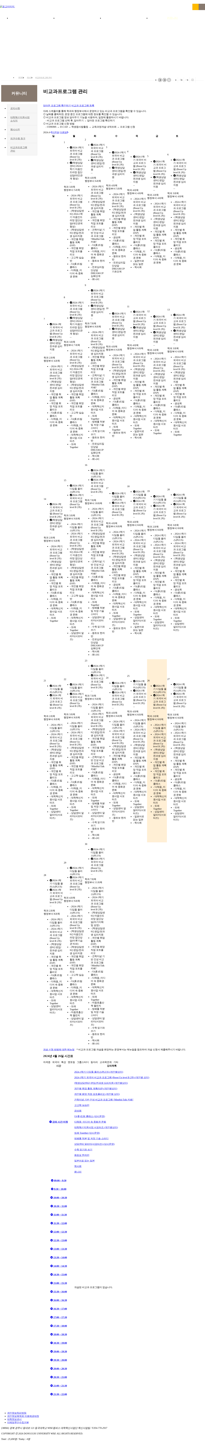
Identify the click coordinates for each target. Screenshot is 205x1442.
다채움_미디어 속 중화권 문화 (90, 1122)
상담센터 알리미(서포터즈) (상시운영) (94, 1144)
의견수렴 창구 (17, 138)
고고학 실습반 (81, 1105)
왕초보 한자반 (81, 1155)
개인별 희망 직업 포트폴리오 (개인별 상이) (97, 1094)
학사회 (77, 1166)
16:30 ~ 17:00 (60, 1308)
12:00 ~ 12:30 (60, 1232)
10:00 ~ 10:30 (60, 1197)
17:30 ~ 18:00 (60, 1326)
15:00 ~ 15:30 (60, 1283)
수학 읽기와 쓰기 (83, 1149)
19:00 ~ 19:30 (60, 1351)
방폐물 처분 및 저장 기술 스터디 (91, 1138)
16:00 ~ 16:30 (60, 1300)
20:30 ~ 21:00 (60, 1377)
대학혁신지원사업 (79, 17)
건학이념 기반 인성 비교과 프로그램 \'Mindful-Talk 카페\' (103, 1099)
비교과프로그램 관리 (43, 77)
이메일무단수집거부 (18, 1422)
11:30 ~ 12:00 (60, 1223)
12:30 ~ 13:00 (60, 1240)
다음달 (63, 132)
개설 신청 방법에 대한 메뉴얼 (58, 1049)
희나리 (77, 1172)
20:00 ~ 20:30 (60, 1368)
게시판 (29, 77)
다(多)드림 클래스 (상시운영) (89, 1116)
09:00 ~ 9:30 (59, 1180)
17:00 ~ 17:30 (60, 1317)
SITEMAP (202, 7)
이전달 (55, 132)
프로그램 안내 (125, 17)
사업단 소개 (33, 17)
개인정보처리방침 (16, 1413)
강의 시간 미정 (60, 1122)
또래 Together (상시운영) (87, 1133)
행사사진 (15, 129)
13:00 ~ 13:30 (60, 1249)
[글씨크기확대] (181, 80)
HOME (21, 77)
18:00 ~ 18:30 (60, 1334)
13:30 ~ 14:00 (60, 1257)
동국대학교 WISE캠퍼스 (195, 7)
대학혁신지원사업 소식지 (20, 119)
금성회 (77, 1110)
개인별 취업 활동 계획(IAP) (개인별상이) (95, 1088)
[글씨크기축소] (187, 80)
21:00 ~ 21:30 (60, 1385)
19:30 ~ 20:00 (60, 1360)
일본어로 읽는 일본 (84, 1160)
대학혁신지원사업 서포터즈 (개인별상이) (96, 1127)
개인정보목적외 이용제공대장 (23, 1416)
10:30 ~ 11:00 (60, 1206)
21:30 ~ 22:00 (60, 1394)
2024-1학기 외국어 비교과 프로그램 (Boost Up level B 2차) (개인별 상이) (111, 1077)
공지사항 (15, 108)
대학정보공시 (14, 1419)
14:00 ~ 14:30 (60, 1266)
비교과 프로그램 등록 (82, 105)
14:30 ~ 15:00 (60, 1274)
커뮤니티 (172, 17)
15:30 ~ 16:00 (60, 1291)
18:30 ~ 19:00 (60, 1343)
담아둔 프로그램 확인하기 (57, 105)
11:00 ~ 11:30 (60, 1214)
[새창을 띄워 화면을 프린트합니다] (192, 80)
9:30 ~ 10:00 (59, 1189)
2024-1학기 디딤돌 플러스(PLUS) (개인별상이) (98, 1072)
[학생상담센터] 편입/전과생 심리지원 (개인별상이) (101, 1083)
